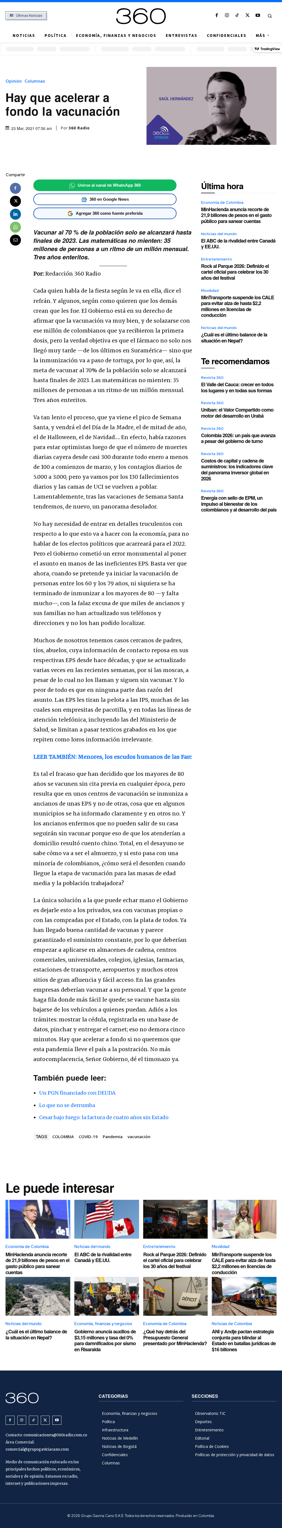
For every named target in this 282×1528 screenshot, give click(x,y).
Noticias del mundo (219, 233)
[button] (269, 16)
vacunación (139, 1136)
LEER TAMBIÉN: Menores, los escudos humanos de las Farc (112, 757)
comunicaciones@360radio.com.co (55, 1435)
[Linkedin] (15, 214)
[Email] (15, 240)
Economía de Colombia (222, 202)
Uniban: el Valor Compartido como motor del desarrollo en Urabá (237, 412)
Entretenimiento (216, 259)
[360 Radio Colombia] (141, 16)
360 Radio (79, 128)
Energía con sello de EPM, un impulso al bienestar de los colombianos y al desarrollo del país (238, 503)
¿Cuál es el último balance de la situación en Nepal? (234, 337)
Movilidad (210, 290)
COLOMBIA (63, 1136)
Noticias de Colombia (232, 1323)
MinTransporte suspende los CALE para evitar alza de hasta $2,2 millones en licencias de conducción (237, 306)
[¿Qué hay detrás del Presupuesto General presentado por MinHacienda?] (175, 1296)
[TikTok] (237, 15)
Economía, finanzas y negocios (103, 1323)
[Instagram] (227, 15)
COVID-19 (88, 1136)
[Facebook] (216, 15)
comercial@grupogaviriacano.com (37, 1449)
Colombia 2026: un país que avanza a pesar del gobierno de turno (238, 438)
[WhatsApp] (15, 227)
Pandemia (113, 1136)
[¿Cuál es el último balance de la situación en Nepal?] (38, 1296)
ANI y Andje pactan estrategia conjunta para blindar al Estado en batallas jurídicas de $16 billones (244, 1340)
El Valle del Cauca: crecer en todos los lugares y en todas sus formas (237, 387)
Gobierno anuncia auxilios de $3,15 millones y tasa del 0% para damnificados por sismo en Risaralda (105, 1340)
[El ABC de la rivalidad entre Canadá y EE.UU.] (106, 1219)
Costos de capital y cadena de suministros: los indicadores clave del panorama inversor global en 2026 (237, 469)
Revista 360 (212, 377)
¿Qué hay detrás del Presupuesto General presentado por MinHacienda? (175, 1337)
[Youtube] (257, 15)
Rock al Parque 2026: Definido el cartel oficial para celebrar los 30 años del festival (235, 271)
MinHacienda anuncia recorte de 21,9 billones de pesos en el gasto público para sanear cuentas (236, 215)
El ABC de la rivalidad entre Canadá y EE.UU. (238, 243)
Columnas (35, 81)
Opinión (14, 81)
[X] (247, 15)
